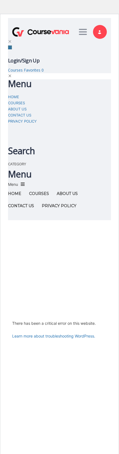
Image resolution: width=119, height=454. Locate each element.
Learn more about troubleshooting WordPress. (53, 336)
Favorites (34, 70)
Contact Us (19, 115)
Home (13, 97)
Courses (16, 70)
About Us (17, 109)
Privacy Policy (22, 121)
